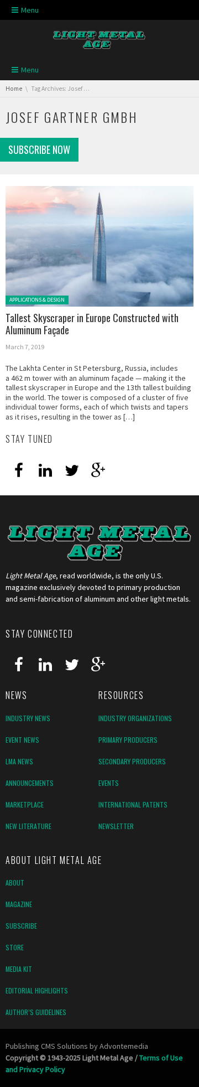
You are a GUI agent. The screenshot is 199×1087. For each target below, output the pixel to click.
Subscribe (21, 925)
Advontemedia (124, 1046)
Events (108, 783)
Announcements (30, 783)
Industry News (28, 718)
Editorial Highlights (37, 990)
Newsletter (116, 826)
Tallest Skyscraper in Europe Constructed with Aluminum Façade (92, 324)
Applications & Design (37, 299)
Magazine (19, 904)
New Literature (28, 826)
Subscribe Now (39, 149)
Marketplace (25, 804)
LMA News (19, 761)
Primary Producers (128, 739)
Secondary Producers (132, 761)
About (15, 882)
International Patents (132, 804)
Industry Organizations (135, 718)
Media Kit (19, 969)
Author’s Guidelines (36, 1012)
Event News (22, 739)
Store (15, 947)
